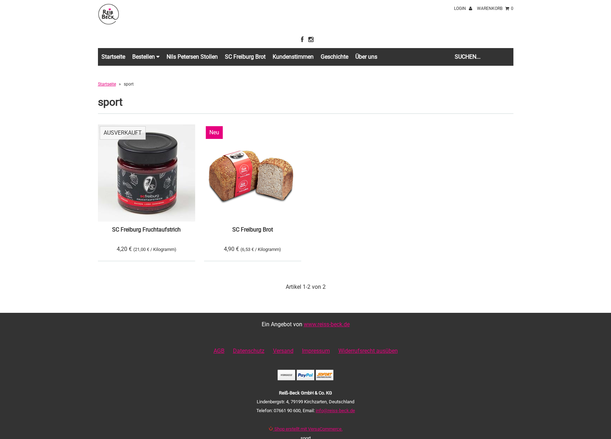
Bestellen (144, 56)
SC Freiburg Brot (245, 56)
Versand (283, 350)
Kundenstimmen (293, 56)
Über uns (366, 56)
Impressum (316, 350)
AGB (219, 350)
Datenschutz (248, 350)
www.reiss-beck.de (327, 324)
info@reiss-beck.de (335, 410)
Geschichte (334, 56)
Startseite (113, 56)
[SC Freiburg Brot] (252, 173)
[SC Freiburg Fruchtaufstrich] (146, 173)
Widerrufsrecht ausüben (368, 350)
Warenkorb (495, 8)
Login (460, 8)
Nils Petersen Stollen (192, 56)
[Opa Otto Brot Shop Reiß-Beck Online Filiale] (108, 22)
